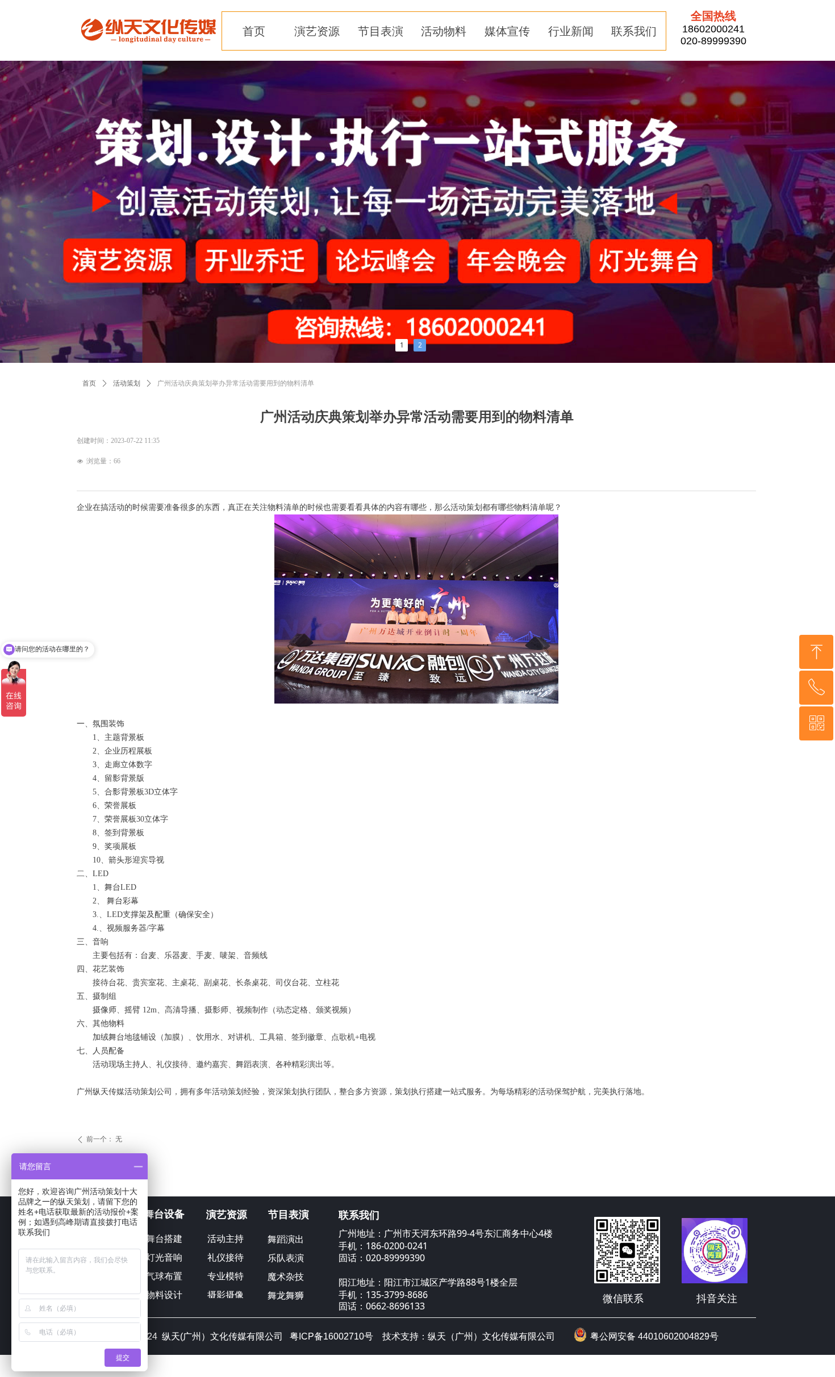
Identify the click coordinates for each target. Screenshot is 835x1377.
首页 (89, 383)
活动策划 (126, 383)
